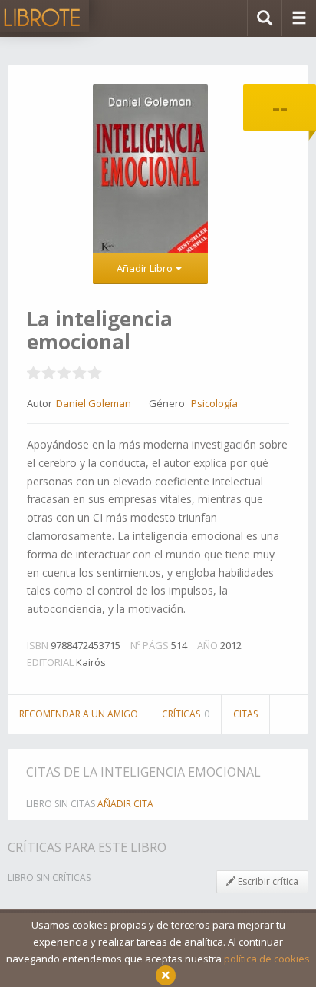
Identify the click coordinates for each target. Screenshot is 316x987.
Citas (245, 713)
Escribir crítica (266, 881)
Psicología (214, 403)
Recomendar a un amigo (78, 713)
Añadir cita (125, 803)
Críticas (185, 713)
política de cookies (267, 958)
